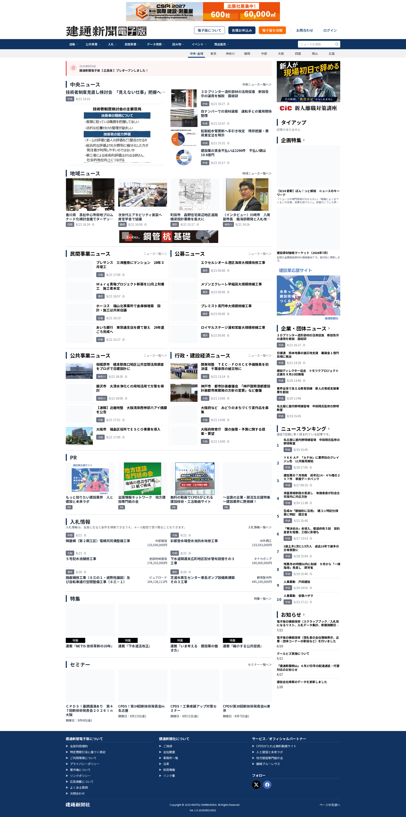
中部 (264, 53)
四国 (298, 53)
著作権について (78, 770)
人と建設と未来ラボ (267, 752)
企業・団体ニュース (303, 328)
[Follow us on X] (256, 784)
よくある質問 (77, 787)
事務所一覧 (168, 758)
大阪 (281, 53)
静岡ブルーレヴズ (266, 764)
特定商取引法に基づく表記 (86, 752)
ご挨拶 (165, 746)
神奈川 (230, 53)
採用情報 (167, 770)
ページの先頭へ (330, 805)
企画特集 (291, 140)
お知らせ (291, 614)
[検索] (336, 44)
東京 (213, 53)
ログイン (330, 30)
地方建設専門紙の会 (267, 758)
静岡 (247, 53)
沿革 (164, 764)
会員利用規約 (77, 746)
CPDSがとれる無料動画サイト (274, 746)
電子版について (209, 30)
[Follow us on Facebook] (267, 784)
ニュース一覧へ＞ (155, 253)
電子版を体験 (272, 30)
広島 (332, 53)
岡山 (315, 53)
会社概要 (167, 752)
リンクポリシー (78, 775)
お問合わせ (304, 30)
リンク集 (167, 775)
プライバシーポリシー (83, 764)
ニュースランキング (303, 428)
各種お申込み (242, 30)
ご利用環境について (81, 758)
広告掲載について (80, 781)
